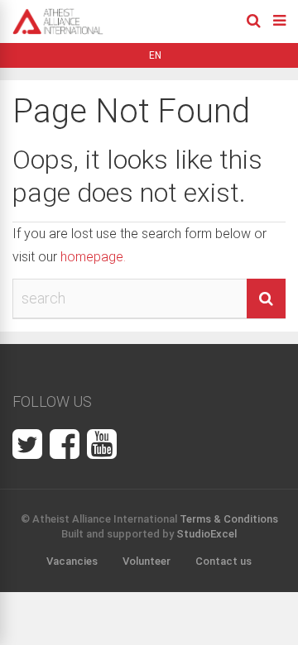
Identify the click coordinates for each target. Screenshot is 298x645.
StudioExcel (206, 534)
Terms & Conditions (229, 519)
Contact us (223, 561)
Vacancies (72, 561)
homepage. (93, 257)
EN (155, 55)
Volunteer (147, 561)
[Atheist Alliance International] (57, 31)
